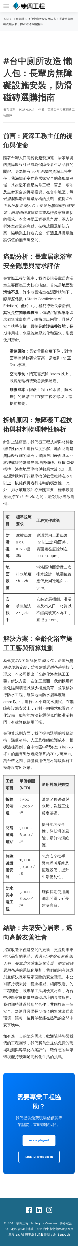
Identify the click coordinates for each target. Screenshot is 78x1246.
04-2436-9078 (39, 1140)
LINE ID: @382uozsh (39, 1156)
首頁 (6, 19)
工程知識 (18, 19)
